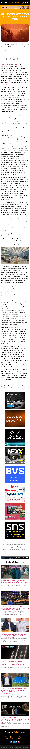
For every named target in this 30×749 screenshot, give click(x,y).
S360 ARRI (13, 551)
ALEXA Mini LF (17, 544)
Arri (7, 546)
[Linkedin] (16, 742)
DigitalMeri (26, 747)
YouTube (4, 84)
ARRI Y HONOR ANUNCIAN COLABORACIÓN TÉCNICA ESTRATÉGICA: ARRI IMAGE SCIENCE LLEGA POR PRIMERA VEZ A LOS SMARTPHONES (15, 720)
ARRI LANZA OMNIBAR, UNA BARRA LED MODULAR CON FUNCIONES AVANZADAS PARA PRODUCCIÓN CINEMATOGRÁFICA (13, 663)
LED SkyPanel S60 (12, 549)
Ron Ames (8, 551)
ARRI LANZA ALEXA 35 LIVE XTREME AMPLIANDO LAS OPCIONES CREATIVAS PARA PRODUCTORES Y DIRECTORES (15, 608)
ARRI (15, 64)
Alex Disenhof (5, 544)
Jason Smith (18, 547)
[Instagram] (19, 742)
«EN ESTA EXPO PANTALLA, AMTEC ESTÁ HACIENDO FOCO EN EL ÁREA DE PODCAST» (14, 581)
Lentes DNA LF (19, 549)
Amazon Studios (6, 64)
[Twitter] (14, 742)
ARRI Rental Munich (13, 546)
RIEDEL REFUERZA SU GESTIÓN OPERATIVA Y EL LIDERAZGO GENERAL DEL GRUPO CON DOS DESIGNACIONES (15, 635)
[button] (25, 2)
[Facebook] (11, 742)
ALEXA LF (11, 544)
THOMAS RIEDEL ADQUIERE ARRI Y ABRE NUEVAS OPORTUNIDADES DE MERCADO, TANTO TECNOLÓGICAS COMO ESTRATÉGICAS (13, 691)
